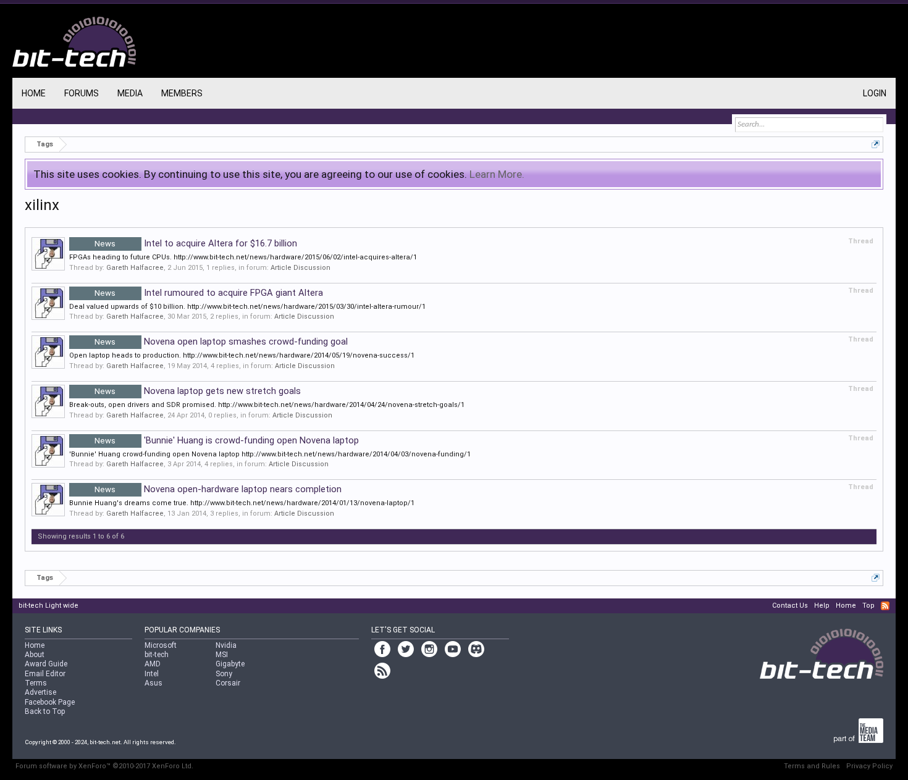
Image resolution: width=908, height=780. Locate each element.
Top (868, 606)
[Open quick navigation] (876, 144)
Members (182, 93)
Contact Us (790, 606)
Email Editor (45, 673)
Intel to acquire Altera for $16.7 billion (196, 243)
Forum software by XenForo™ (104, 766)
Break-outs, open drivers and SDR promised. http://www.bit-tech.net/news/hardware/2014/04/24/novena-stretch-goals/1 (267, 405)
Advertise (40, 692)
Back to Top (45, 711)
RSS (885, 606)
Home (34, 93)
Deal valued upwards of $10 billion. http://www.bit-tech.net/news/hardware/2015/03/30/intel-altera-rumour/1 (247, 307)
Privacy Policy (869, 766)
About (34, 654)
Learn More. (496, 174)
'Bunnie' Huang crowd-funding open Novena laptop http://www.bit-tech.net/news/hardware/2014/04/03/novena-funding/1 (270, 454)
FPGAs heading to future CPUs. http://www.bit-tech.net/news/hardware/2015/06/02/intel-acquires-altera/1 (243, 257)
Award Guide (46, 664)
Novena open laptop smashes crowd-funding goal (221, 341)
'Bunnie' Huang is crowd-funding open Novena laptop (227, 440)
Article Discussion (300, 268)
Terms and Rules (812, 766)
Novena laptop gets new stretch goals (198, 390)
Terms (36, 683)
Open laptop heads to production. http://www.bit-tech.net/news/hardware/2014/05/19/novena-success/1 (241, 355)
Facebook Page (50, 702)
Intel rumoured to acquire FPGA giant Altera (209, 292)
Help (822, 606)
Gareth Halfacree (135, 268)
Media (130, 93)
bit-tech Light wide (48, 606)
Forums (81, 93)
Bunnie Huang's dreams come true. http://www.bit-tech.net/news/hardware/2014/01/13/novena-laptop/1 (241, 503)
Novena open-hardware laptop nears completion (218, 489)
